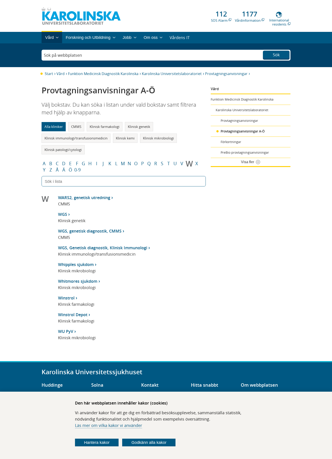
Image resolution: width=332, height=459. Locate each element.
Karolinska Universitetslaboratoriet (172, 73)
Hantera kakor (97, 442)
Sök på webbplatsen (63, 55)
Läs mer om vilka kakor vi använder (108, 425)
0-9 (77, 170)
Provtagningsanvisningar (226, 73)
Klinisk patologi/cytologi (63, 149)
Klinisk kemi (125, 138)
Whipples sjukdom (76, 264)
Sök (276, 54)
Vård (60, 73)
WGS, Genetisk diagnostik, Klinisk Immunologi (102, 247)
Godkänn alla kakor (148, 442)
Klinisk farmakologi (104, 126)
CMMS (76, 126)
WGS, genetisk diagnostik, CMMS (90, 231)
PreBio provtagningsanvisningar (245, 152)
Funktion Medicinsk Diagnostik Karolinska (103, 73)
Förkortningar (231, 142)
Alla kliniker (53, 126)
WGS (62, 214)
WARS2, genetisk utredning (84, 197)
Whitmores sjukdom (77, 281)
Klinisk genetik (139, 126)
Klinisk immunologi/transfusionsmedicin (76, 138)
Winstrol (66, 298)
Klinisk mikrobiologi (158, 138)
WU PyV (65, 331)
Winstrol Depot (72, 314)
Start (49, 73)
